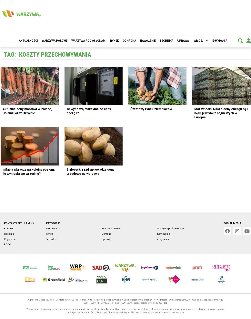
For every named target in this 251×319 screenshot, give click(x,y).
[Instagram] (237, 231)
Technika (166, 40)
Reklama (9, 233)
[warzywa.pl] (21, 14)
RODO (7, 244)
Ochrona (129, 40)
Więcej (199, 40)
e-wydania (219, 40)
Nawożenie (148, 40)
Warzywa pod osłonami (88, 40)
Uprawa (183, 40)
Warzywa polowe (54, 40)
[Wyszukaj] (240, 40)
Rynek (114, 40)
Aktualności (28, 40)
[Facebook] (227, 231)
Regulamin (10, 239)
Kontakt (8, 228)
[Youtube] (247, 231)
